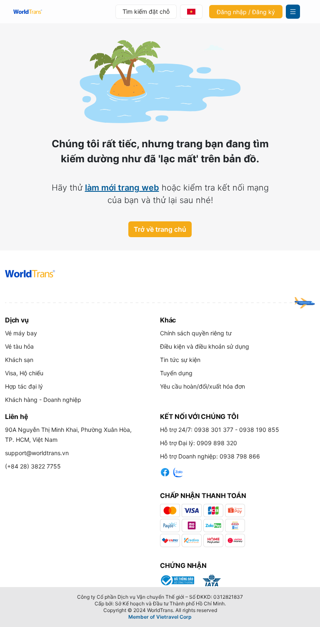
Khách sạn (19, 359)
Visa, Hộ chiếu (24, 373)
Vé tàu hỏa (19, 346)
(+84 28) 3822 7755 (33, 466)
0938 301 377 (213, 429)
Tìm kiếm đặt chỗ (146, 11)
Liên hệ (16, 416)
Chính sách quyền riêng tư (196, 333)
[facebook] (165, 471)
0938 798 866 (240, 456)
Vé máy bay (21, 333)
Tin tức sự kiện (180, 359)
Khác (168, 320)
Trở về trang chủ (160, 229)
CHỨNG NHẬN (183, 565)
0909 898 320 (217, 442)
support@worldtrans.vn (37, 452)
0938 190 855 (259, 429)
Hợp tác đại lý (24, 386)
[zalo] (178, 471)
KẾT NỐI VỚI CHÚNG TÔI (199, 416)
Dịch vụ (16, 320)
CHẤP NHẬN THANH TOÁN (203, 495)
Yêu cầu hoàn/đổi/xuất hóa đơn (202, 386)
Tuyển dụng (176, 373)
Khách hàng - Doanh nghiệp (43, 399)
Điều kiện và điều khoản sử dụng (204, 346)
